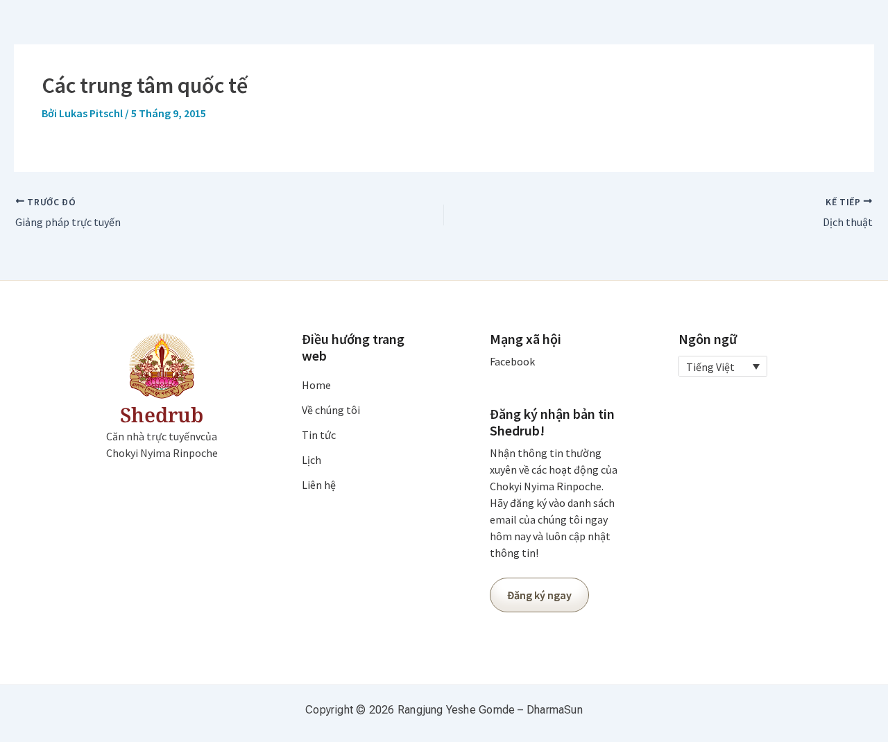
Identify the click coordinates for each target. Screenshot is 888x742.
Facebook (512, 361)
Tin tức (319, 435)
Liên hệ (319, 485)
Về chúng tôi (331, 410)
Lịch (311, 460)
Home (316, 385)
